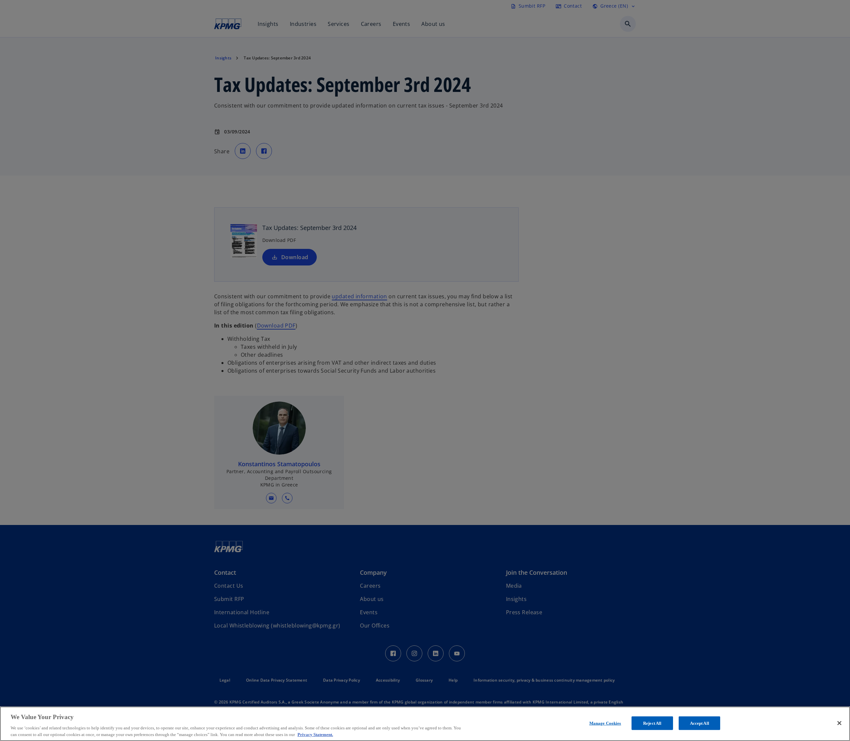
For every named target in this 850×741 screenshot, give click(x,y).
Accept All (699, 723)
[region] (425, 723)
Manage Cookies (605, 723)
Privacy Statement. (315, 734)
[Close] (839, 723)
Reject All (652, 723)
